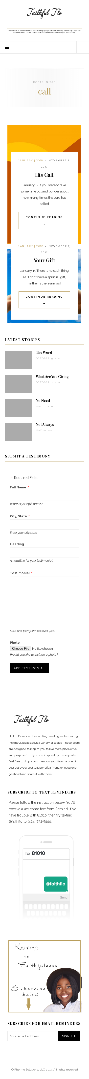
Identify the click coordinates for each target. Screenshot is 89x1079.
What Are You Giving (52, 376)
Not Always (45, 424)
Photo (15, 642)
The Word (44, 352)
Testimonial (20, 573)
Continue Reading (44, 220)
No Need (43, 400)
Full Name (18, 487)
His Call (44, 174)
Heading (17, 544)
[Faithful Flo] (44, 13)
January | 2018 (30, 160)
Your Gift (44, 260)
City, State (18, 516)
